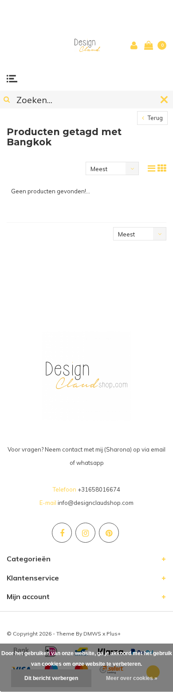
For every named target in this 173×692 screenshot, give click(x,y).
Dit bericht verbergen (51, 678)
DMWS (92, 633)
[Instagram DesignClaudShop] (85, 533)
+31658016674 (99, 489)
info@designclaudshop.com (96, 502)
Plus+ (113, 633)
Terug (154, 117)
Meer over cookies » (131, 678)
